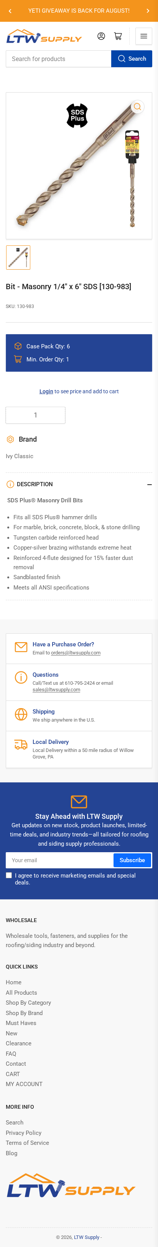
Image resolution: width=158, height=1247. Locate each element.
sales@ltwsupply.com (56, 689)
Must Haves (21, 1023)
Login (46, 391)
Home (13, 982)
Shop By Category (28, 1002)
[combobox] (79, 58)
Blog (11, 1153)
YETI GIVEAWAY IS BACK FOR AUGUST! (79, 10)
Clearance (18, 1043)
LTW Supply (86, 1237)
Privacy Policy (23, 1132)
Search (137, 58)
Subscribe (132, 860)
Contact (16, 1063)
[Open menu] (143, 36)
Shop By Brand (24, 1013)
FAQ (11, 1053)
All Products (21, 992)
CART (13, 1074)
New (11, 1033)
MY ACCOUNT (24, 1084)
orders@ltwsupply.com (75, 653)
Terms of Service (27, 1142)
